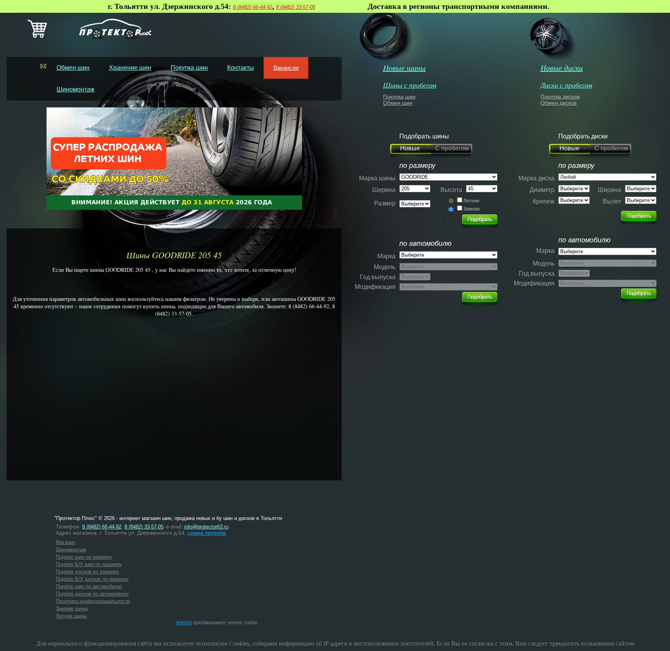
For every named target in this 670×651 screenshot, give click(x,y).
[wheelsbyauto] (479, 219)
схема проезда (207, 533)
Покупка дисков (560, 96)
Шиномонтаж (76, 89)
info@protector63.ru (206, 527)
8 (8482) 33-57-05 (295, 7)
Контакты (240, 67)
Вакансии (286, 67)
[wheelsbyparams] (638, 216)
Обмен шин (73, 67)
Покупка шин (189, 67)
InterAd (184, 622)
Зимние (471, 209)
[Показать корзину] (37, 36)
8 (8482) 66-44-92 (252, 7)
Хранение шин (130, 67)
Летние (471, 201)
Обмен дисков (558, 103)
